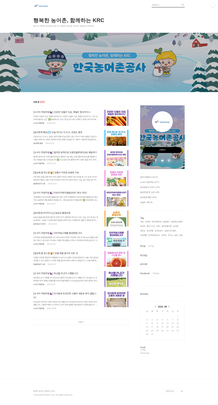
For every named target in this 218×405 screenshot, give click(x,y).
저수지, (170, 235)
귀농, (142, 222)
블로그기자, (151, 226)
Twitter (156, 273)
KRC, (158, 226)
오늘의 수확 (146, 202)
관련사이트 (170, 391)
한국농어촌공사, (154, 235)
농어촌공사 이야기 (39, 224)
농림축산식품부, (177, 222)
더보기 (80, 322)
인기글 (151, 246)
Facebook (145, 273)
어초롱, (147, 222)
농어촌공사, (159, 231)
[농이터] (49, 6)
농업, (181, 235)
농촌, (176, 235)
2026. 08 (162, 306)
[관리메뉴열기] (213, 5)
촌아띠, (164, 235)
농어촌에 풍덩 (38, 143)
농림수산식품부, (170, 231)
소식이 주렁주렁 (38, 123)
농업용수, (166, 222)
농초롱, (176, 226)
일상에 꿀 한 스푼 (39, 184)
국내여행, (143, 235)
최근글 (142, 246)
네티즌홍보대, (157, 222)
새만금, (142, 231)
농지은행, (150, 231)
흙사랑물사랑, (167, 226)
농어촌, (142, 226)
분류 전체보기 (149, 177)
